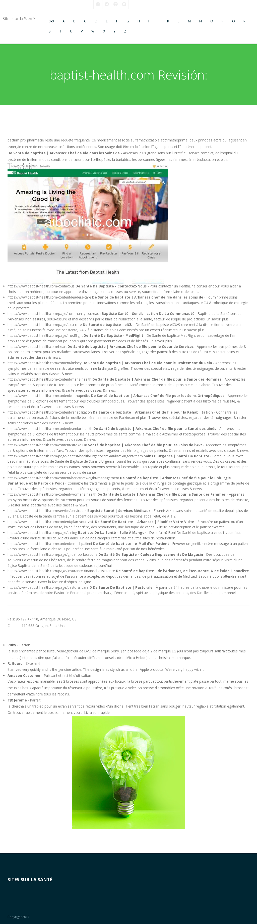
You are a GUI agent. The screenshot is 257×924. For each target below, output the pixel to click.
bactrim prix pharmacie (26, 140)
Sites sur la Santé (19, 18)
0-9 (51, 21)
